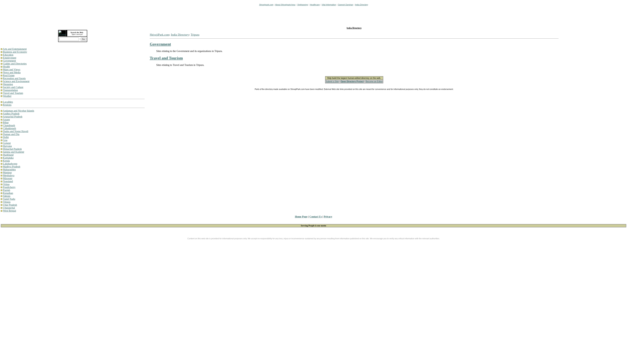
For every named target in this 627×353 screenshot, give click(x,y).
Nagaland (8, 181)
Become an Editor (374, 81)
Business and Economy (15, 51)
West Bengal (9, 210)
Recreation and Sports (14, 78)
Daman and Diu (11, 134)
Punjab (6, 190)
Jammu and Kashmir (13, 152)
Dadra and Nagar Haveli (15, 131)
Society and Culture (13, 87)
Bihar (6, 122)
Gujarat (7, 143)
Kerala (6, 160)
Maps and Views (11, 69)
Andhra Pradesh (11, 113)
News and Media (12, 72)
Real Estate (9, 75)
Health (6, 66)
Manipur (7, 172)
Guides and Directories (15, 63)
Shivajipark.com (266, 5)
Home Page (301, 216)
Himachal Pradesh (12, 149)
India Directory (361, 5)
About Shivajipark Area (285, 5)
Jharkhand (8, 154)
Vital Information (329, 5)
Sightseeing (302, 5)
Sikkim (6, 196)
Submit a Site (332, 81)
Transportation (10, 90)
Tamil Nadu (9, 199)
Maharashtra (9, 169)
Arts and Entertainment (15, 49)
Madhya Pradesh (11, 166)
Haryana (7, 146)
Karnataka (8, 157)
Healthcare (315, 5)
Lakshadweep (10, 163)
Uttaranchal (9, 207)
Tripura (6, 202)
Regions (7, 104)
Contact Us (315, 216)
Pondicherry (9, 187)
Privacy (328, 216)
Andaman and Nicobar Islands (18, 110)
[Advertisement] (313, 16)
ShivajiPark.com (159, 34)
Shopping (8, 84)
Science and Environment (16, 81)
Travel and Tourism (13, 93)
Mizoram (7, 178)
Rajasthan (8, 193)
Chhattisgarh (9, 128)
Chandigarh (9, 125)
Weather (7, 96)
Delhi (6, 137)
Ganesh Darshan (345, 5)
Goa (5, 140)
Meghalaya (8, 175)
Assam (6, 119)
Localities (8, 102)
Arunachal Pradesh (12, 116)
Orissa (6, 184)
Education (8, 54)
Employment (9, 57)
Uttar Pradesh (10, 204)
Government (9, 60)
